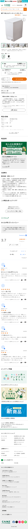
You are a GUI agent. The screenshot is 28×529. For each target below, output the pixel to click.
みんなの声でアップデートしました (9, 384)
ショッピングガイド (5, 451)
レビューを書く (15, 244)
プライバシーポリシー (18, 451)
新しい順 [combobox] (22, 254)
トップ (2, 422)
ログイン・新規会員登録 (17, 5)
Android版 (16, 463)
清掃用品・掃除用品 (9, 422)
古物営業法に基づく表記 (19, 438)
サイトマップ (4, 438)
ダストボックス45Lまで (6, 425)
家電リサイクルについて (19, 442)
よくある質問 (4, 455)
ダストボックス (19, 424)
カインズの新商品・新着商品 (8, 418)
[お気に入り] (24, 20)
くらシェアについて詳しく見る (14, 211)
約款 (16, 227)
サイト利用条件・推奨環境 (19, 453)
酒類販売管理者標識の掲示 (19, 440)
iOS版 (2, 463)
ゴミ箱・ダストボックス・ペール (8, 424)
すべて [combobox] (22, 251)
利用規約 (3, 453)
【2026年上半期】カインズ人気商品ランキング (12, 401)
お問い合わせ (14, 110)
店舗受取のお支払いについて (7, 92)
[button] (25, 9)
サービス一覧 (4, 436)
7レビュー (25, 15)
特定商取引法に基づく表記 (19, 436)
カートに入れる (19, 79)
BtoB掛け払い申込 (17, 444)
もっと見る (5, 166)
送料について (4, 90)
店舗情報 (3, 440)
